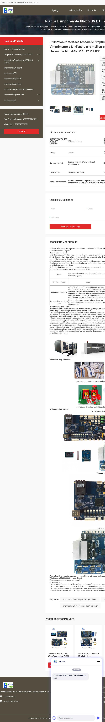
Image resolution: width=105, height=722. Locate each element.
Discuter (21, 131)
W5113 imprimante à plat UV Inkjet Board (79, 599)
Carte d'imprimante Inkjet (14, 49)
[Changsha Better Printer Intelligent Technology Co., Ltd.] (8, 10)
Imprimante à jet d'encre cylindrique (18, 89)
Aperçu (27, 27)
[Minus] (98, 661)
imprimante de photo (12, 84)
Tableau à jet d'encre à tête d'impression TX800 (58, 654)
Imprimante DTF (10, 73)
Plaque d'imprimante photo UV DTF (46, 27)
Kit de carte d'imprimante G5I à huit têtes (88, 654)
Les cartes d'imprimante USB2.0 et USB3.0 (18, 61)
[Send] (99, 718)
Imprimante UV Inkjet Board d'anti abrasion (80, 606)
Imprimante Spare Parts (14, 95)
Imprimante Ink (10, 100)
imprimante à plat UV (12, 79)
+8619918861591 (30, 119)
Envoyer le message (70, 226)
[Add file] (54, 718)
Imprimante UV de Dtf (13, 68)
